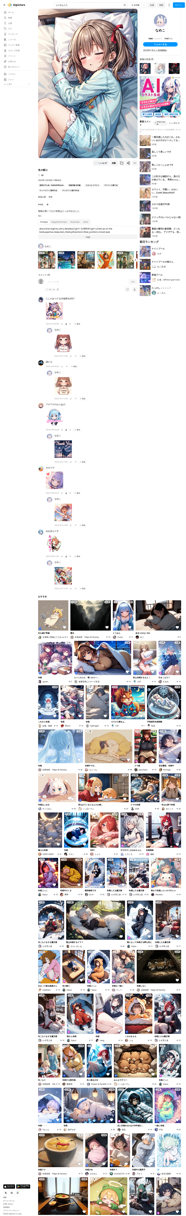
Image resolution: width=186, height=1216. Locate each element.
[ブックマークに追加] (121, 163)
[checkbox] (47, 289)
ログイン (179, 5)
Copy (88, 237)
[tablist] (64, 222)
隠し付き (52, 289)
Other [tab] (85, 222)
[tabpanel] (88, 232)
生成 (152, 5)
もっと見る (173, 123)
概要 (5, 1197)
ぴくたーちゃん (9, 1201)
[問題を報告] (70, 324)
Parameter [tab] (75, 222)
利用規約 (6, 1207)
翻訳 (39, 216)
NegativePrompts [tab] (59, 222)
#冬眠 (40, 204)
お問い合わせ (8, 1204)
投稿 (161, 5)
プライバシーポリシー (11, 1210)
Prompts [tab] (44, 222)
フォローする (160, 44)
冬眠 (50, 197)
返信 (78, 324)
